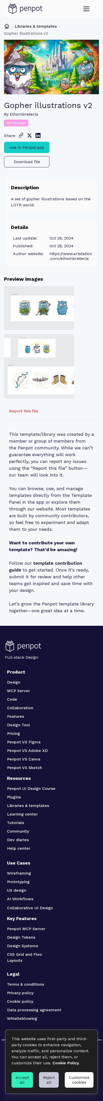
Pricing (13, 733)
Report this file (23, 411)
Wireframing (19, 873)
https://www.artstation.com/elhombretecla (71, 256)
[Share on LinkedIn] (38, 135)
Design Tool (18, 725)
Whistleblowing (22, 1018)
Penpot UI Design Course (31, 788)
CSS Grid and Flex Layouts (25, 957)
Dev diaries (18, 839)
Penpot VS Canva (23, 759)
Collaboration (20, 707)
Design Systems (22, 945)
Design (13, 682)
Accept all (22, 1080)
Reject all (49, 1080)
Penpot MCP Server (26, 928)
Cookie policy (20, 1001)
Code (12, 699)
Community (18, 831)
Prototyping (18, 881)
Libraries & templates (36, 26)
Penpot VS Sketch (24, 767)
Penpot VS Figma (23, 742)
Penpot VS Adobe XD (27, 750)
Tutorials (15, 822)
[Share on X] (29, 135)
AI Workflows (20, 898)
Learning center (22, 814)
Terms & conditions (25, 984)
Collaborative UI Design (30, 907)
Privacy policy (20, 992)
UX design (16, 890)
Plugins (14, 797)
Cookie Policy (65, 1063)
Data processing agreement (34, 1010)
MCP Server (18, 690)
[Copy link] (21, 135)
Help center (18, 848)
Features (15, 716)
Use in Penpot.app (26, 147)
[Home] (7, 26)
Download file (27, 161)
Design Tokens (21, 937)
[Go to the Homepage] (25, 9)
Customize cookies (79, 1080)
